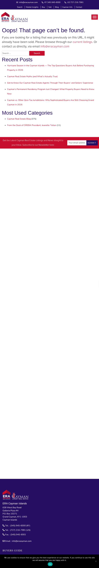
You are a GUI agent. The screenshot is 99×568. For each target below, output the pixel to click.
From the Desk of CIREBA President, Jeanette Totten (31, 125)
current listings (82, 42)
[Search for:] (15, 53)
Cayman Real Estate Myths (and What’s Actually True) (32, 76)
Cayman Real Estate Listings (30, 140)
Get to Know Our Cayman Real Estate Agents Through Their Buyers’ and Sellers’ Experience (50, 82)
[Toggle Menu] (95, 17)
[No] (95, 561)
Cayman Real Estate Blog (19, 118)
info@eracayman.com (54, 46)
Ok (50, 564)
